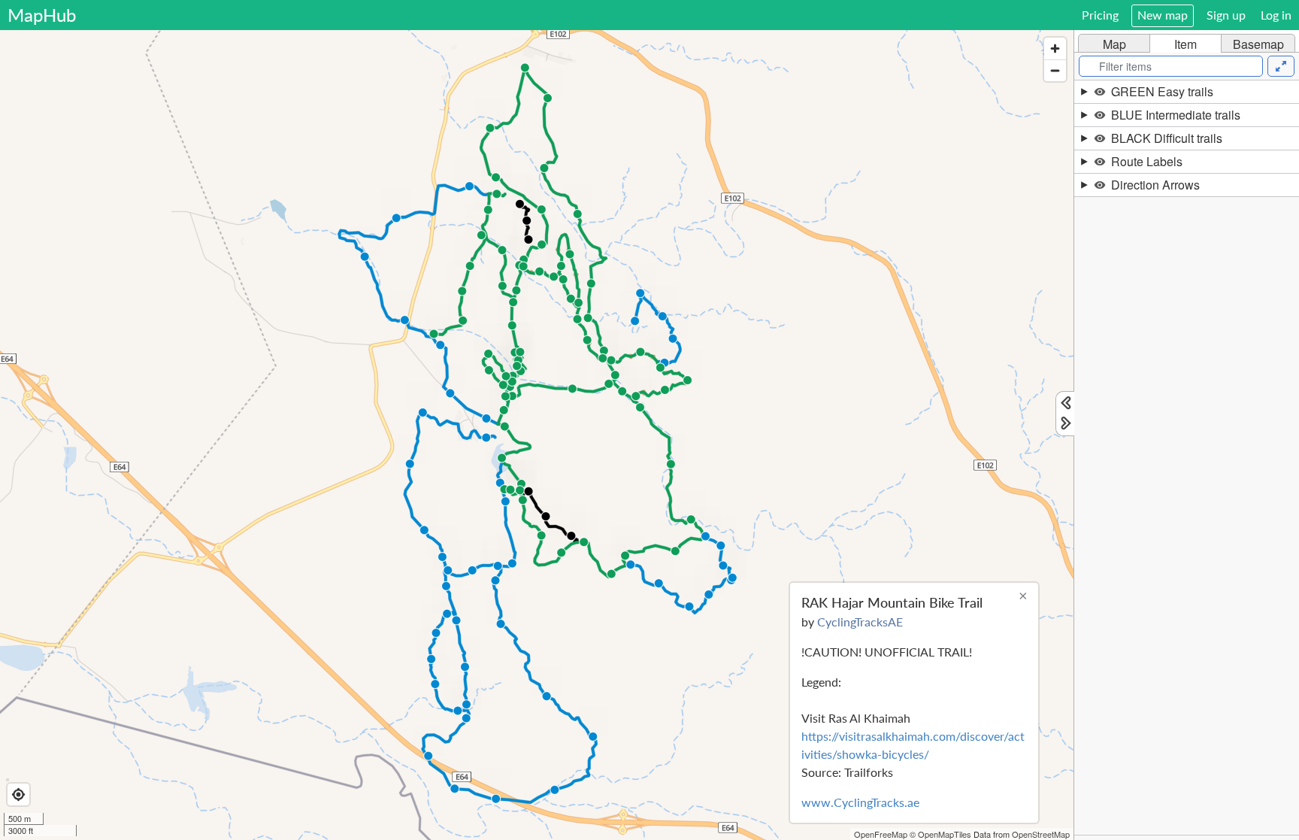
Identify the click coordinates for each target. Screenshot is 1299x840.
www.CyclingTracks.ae (860, 802)
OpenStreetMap (1041, 834)
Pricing (1100, 15)
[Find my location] (18, 794)
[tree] (1186, 457)
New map (1162, 15)
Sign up (1226, 15)
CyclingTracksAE (860, 621)
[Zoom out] (1055, 70)
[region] (536, 435)
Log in (1276, 15)
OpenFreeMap (880, 834)
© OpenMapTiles (940, 834)
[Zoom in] (1055, 48)
